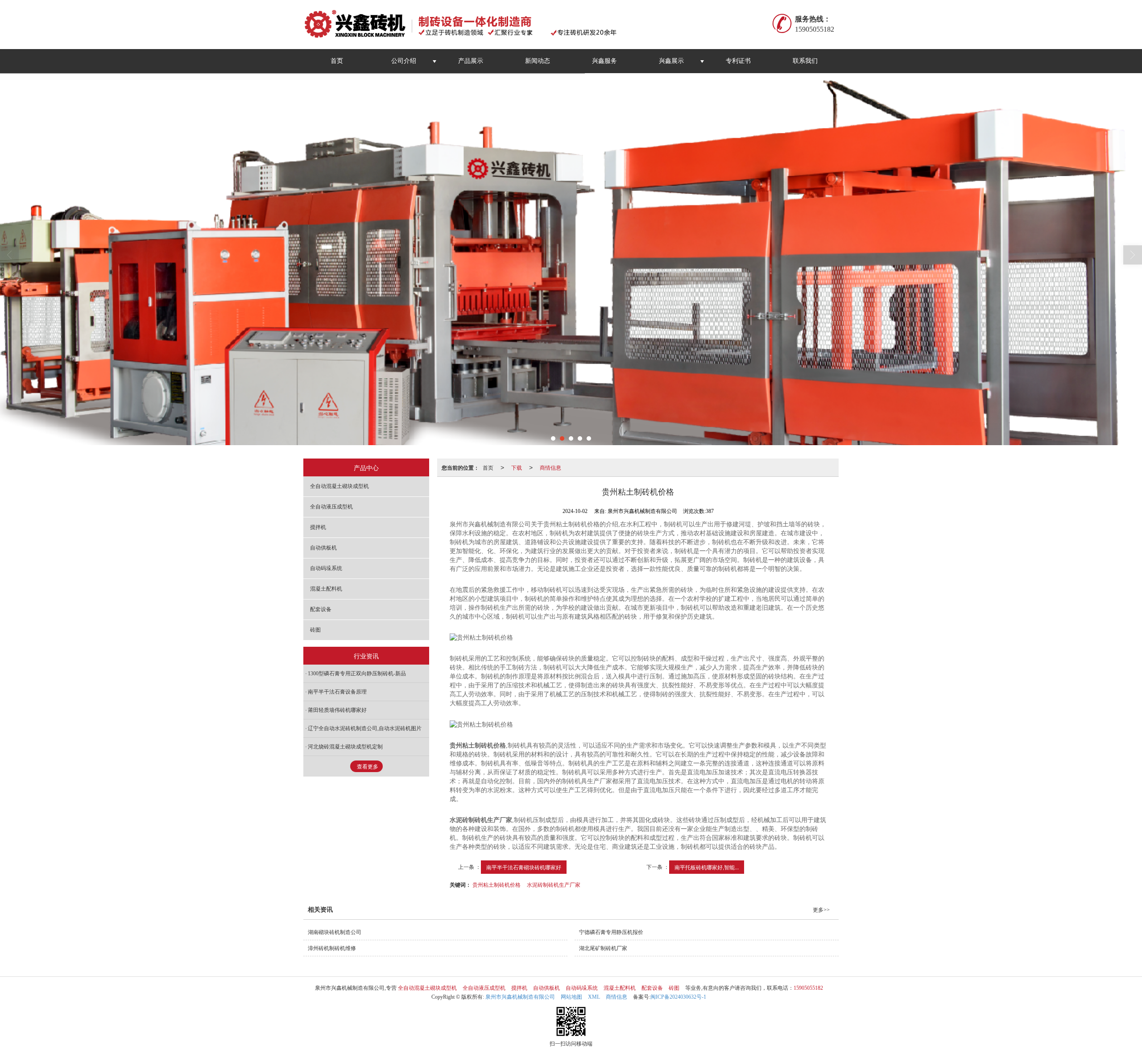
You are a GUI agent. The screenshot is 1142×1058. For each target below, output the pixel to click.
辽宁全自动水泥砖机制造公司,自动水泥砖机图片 (365, 728)
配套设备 (320, 609)
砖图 (315, 630)
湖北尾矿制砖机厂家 (603, 948)
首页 (337, 61)
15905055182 (808, 988)
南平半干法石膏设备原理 (337, 692)
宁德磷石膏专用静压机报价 (611, 932)
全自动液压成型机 (331, 507)
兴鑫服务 (604, 61)
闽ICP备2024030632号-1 (678, 997)
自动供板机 (323, 548)
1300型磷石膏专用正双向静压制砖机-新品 (357, 673)
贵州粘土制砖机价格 (496, 884)
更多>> (821, 910)
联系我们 (805, 61)
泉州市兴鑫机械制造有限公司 (520, 997)
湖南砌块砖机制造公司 (334, 932)
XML (594, 997)
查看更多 (367, 767)
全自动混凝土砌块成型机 (339, 486)
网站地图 (571, 997)
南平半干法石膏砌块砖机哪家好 (523, 867)
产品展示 (470, 61)
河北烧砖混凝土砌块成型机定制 (345, 747)
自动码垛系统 (326, 568)
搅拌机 (318, 527)
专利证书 (738, 61)
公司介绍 (403, 61)
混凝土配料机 (326, 589)
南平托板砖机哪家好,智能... (706, 867)
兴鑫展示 (671, 61)
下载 (516, 467)
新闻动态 (537, 61)
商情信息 (550, 467)
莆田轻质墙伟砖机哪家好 (337, 710)
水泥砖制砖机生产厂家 (553, 884)
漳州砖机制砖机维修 (332, 948)
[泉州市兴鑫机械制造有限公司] (465, 24)
